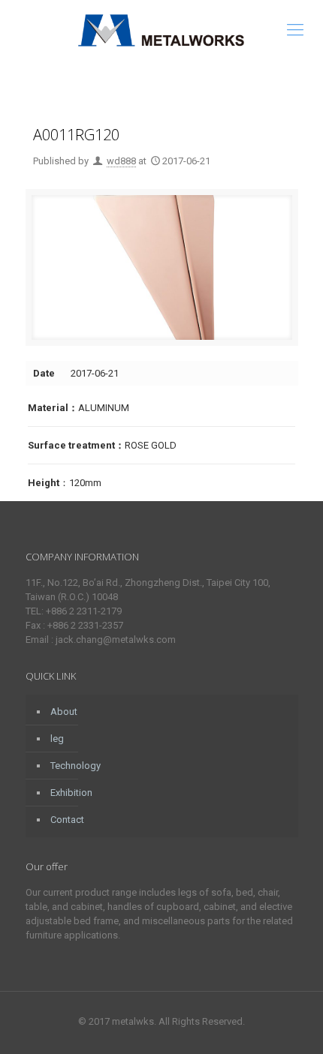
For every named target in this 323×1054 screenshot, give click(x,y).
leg (57, 738)
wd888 (121, 161)
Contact (67, 819)
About (63, 711)
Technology (75, 765)
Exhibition (71, 792)
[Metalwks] (161, 30)
